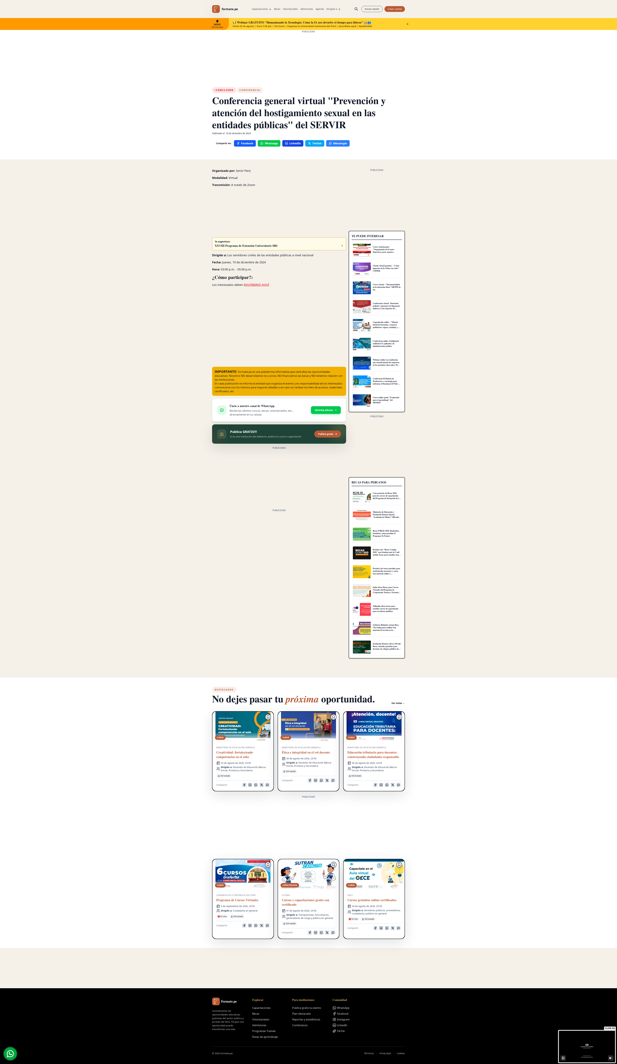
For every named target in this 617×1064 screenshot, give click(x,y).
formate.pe (230, 9)
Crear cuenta (395, 8)
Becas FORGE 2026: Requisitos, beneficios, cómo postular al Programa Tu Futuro (386, 533)
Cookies (401, 1053)
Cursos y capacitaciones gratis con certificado (305, 902)
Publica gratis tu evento (306, 1008)
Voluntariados (290, 8)
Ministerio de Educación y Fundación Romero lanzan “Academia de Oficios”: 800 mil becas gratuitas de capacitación (385, 516)
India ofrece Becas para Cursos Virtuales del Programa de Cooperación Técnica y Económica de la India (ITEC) (387, 591)
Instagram (343, 1019)
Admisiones (306, 8)
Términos (369, 1053)
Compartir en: (223, 143)
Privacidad (385, 1053)
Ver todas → (398, 703)
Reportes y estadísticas (306, 1019)
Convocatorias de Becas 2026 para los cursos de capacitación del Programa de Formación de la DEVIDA (386, 497)
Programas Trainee (264, 1031)
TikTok (341, 1031)
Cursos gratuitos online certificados (371, 900)
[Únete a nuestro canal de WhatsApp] (10, 1053)
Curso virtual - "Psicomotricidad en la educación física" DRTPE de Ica (387, 287)
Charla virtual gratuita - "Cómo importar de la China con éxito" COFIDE (386, 268)
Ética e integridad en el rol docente (306, 752)
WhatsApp (343, 1008)
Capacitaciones (260, 8)
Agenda (320, 8)
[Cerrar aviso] (407, 24)
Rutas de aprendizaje (265, 1037)
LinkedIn (342, 1025)
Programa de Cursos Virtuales (237, 900)
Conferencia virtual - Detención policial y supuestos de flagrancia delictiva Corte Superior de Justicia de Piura (386, 307)
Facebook (343, 1013)
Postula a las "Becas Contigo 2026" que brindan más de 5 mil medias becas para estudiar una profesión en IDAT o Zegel (386, 553)
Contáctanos (300, 1025)
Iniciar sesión (372, 8)
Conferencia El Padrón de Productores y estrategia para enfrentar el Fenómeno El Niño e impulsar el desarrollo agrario (386, 382)
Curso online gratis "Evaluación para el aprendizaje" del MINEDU (386, 400)
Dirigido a (331, 8)
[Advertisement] (308, 55)
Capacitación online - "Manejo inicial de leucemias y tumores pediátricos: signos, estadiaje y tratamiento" (385, 326)
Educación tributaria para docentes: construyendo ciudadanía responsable (373, 754)
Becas (277, 8)
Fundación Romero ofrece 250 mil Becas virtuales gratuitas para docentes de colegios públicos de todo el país (386, 647)
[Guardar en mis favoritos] (268, 717)
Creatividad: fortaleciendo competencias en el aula (234, 754)
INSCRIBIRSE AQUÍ (256, 285)
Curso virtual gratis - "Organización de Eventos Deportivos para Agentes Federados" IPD (383, 250)
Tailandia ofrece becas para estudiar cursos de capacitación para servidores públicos (385, 609)
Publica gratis (325, 433)
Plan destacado (301, 1013)
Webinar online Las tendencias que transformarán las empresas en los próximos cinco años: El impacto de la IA (386, 363)
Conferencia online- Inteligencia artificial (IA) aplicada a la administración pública (386, 343)
